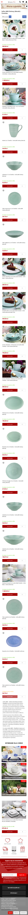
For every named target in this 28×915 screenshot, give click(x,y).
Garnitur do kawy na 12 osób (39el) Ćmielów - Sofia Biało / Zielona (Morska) (14, 583)
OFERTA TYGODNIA (13, 852)
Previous (4, 814)
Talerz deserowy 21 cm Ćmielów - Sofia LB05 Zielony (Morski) (12, 209)
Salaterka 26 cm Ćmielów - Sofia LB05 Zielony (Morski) (12, 549)
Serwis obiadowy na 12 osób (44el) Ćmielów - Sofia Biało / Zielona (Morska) (12, 73)
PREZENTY (22, 852)
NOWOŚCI (20, 844)
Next (24, 814)
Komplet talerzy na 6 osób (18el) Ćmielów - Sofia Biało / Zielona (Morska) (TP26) (13, 39)
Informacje (13, 893)
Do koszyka (10, 50)
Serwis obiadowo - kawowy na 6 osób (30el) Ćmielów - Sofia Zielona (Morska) (12, 379)
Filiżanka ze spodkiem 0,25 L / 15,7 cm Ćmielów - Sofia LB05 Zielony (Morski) (13, 107)
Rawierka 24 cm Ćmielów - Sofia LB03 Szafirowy (13, 651)
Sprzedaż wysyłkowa (14, 887)
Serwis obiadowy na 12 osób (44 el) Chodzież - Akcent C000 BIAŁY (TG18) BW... (12, 820)
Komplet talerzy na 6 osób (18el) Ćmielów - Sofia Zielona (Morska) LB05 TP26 (13, 311)
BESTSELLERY (7, 844)
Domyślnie (6, 17)
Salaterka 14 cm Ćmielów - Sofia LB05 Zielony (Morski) (12, 515)
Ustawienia (23, 912)
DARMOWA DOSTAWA (5, 852)
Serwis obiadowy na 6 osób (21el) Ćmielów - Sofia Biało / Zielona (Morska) (13, 277)
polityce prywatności (6, 909)
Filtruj (24, 16)
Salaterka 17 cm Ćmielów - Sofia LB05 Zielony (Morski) (12, 175)
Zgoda (10, 912)
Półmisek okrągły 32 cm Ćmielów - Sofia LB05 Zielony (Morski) (12, 481)
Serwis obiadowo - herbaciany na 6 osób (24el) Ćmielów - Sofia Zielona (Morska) (13, 345)
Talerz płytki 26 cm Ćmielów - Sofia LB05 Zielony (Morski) (13, 617)
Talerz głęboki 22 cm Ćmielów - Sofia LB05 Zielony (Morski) (13, 243)
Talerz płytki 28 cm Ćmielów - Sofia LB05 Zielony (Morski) (13, 685)
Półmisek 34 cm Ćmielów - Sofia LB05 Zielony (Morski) (12, 413)
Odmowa (16, 912)
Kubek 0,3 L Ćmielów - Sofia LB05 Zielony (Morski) (13, 140)
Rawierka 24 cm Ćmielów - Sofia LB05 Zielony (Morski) (12, 447)
